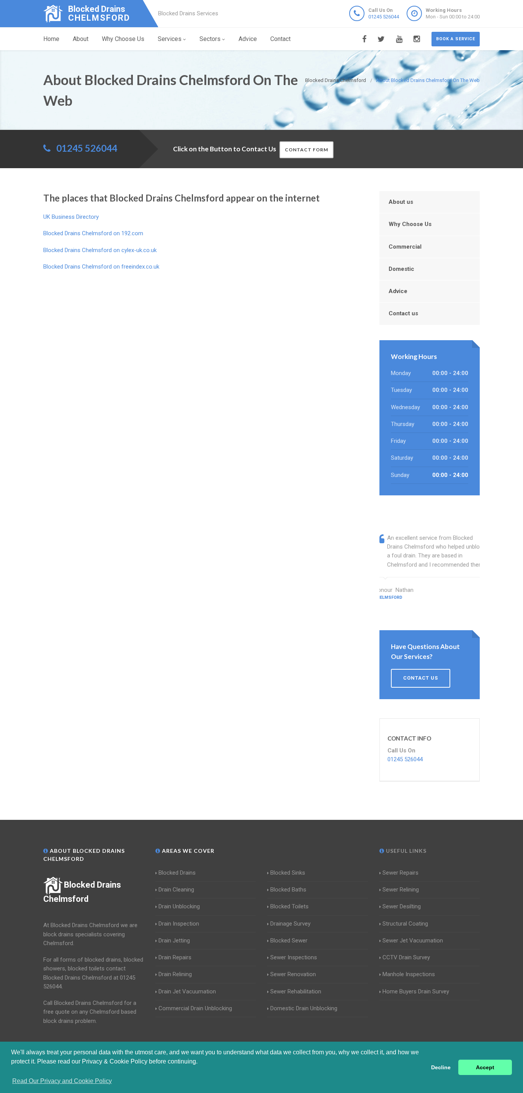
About (80, 39)
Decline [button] (441, 1067)
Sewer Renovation (293, 974)
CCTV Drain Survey (406, 957)
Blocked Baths (288, 889)
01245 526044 (383, 17)
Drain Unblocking (179, 906)
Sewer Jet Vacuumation (412, 940)
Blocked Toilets (289, 906)
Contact (280, 39)
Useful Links (405, 850)
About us (401, 201)
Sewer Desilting (401, 906)
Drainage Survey (290, 923)
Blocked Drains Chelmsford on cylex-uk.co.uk (100, 250)
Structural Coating (405, 923)
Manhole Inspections (408, 974)
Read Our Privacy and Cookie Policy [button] (62, 1081)
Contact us (403, 313)
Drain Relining (175, 974)
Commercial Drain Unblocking (195, 1008)
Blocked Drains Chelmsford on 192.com (93, 233)
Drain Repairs (175, 957)
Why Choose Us (123, 39)
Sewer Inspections (293, 957)
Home (51, 39)
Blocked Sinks (287, 872)
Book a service (455, 38)
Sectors (210, 39)
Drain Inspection (179, 923)
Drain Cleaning (176, 889)
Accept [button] (485, 1067)
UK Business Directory (71, 216)
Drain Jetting (174, 940)
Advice (248, 39)
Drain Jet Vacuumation (187, 991)
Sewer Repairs (400, 872)
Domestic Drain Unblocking (303, 1008)
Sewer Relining (400, 889)
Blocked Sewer (288, 940)
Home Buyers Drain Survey (415, 991)
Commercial (405, 246)
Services (169, 39)
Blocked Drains (177, 872)
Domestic (401, 268)
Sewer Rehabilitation (295, 991)
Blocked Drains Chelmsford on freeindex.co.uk (101, 266)
